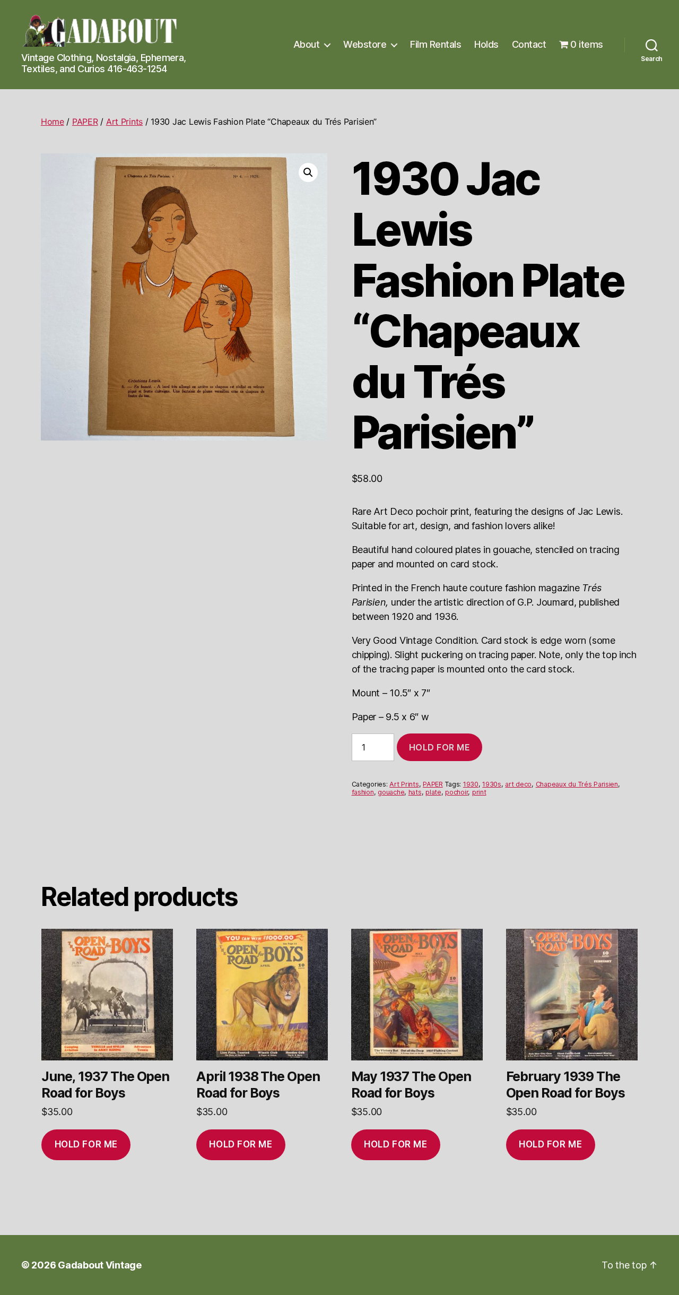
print (479, 792)
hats (415, 792)
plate (433, 792)
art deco (518, 784)
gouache (391, 792)
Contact (529, 44)
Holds (486, 44)
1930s (491, 784)
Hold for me (440, 747)
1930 (470, 784)
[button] (308, 172)
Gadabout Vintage (100, 1265)
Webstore (364, 44)
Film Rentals (435, 44)
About (306, 44)
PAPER (85, 121)
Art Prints (124, 121)
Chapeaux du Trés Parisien (577, 784)
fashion (363, 792)
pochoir (456, 792)
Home (52, 121)
